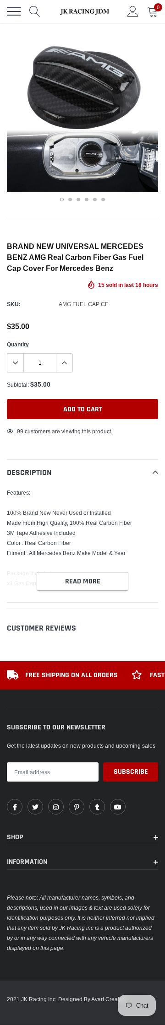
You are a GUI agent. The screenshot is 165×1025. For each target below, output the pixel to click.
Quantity (18, 344)
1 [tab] (62, 199)
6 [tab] (103, 199)
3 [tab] (78, 199)
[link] (14, 807)
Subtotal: (18, 384)
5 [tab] (95, 199)
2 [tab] (70, 199)
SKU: (14, 304)
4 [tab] (86, 199)
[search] (34, 11)
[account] (132, 11)
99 (20, 431)
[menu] (14, 11)
